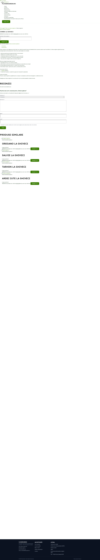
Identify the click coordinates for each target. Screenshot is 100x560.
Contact (5, 7)
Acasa (5, 6)
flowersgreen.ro (9, 4)
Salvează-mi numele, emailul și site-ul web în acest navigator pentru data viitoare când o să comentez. (19, 124)
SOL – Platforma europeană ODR (57, 554)
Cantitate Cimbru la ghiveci (4, 36)
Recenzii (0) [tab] (4, 47)
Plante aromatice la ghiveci (11, 28)
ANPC (52, 549)
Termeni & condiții (54, 544)
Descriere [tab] (4, 46)
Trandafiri (6, 12)
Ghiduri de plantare (38, 549)
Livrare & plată (37, 546)
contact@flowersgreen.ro (25, 550)
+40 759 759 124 (23, 549)
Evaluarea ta (2, 95)
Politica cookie (53, 547)
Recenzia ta (2, 99)
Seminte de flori (7, 10)
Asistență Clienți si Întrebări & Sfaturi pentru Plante (14, 18)
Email (1, 119)
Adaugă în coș (4, 41)
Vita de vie (6, 16)
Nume (1, 113)
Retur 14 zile (37, 547)
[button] (6, 21)
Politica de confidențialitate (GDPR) (57, 546)
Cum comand (37, 544)
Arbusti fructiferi (7, 15)
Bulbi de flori (6, 8)
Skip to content (3, 0)
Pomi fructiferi (6, 13)
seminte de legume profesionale (10, 11)
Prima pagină (2, 28)
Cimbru (3, 70)
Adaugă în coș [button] (35, 148)
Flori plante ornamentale (8, 17)
